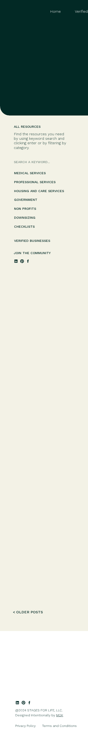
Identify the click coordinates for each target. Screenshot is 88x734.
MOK (59, 715)
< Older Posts (28, 612)
